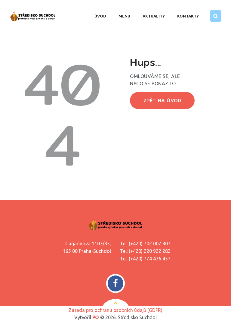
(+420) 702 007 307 (150, 243)
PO (95, 317)
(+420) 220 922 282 (150, 251)
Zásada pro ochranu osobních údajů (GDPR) (115, 310)
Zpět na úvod (162, 100)
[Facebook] (115, 283)
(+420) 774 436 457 (150, 258)
